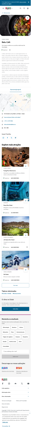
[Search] (20, 8)
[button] (6, 426)
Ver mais (15, 285)
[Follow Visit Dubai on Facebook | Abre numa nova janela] (3, 383)
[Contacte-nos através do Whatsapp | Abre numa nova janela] (3, 137)
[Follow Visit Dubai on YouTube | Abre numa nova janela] (28, 383)
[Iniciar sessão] (27, 8)
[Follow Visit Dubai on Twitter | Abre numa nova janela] (22, 383)
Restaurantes (7, 13)
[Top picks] (24, 8)
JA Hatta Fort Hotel (9, 240)
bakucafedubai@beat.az (10, 124)
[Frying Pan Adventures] (15, 157)
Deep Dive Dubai (8, 205)
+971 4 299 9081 (8, 121)
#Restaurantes (17, 293)
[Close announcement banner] (28, 2)
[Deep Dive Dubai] (15, 191)
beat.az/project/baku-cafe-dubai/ (12, 117)
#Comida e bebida (6, 293)
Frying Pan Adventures (10, 171)
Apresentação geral (15, 89)
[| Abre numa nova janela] (9, 383)
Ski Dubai (6, 274)
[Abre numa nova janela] (7, 137)
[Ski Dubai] (15, 260)
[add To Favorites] (27, 18)
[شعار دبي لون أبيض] (6, 380)
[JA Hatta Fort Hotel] (15, 226)
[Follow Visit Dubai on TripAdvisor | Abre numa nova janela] (15, 383)
